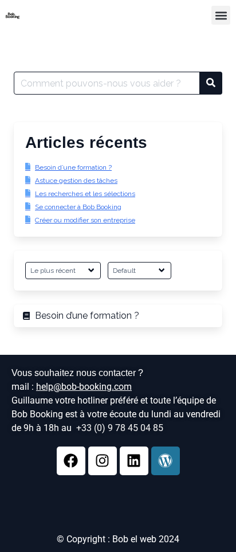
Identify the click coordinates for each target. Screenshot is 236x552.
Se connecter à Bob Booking (78, 207)
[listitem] (118, 315)
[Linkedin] (134, 461)
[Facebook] (71, 461)
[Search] (210, 83)
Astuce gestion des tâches (76, 181)
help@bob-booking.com (84, 386)
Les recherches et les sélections (85, 194)
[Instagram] (102, 461)
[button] (220, 15)
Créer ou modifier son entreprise (85, 220)
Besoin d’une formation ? (73, 167)
